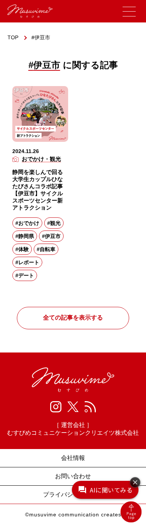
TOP (12, 37)
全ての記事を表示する (73, 317)
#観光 (54, 223)
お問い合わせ (73, 476)
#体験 (22, 249)
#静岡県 (24, 236)
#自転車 (46, 249)
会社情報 (73, 458)
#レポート (27, 262)
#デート (24, 275)
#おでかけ (27, 223)
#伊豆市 (51, 236)
